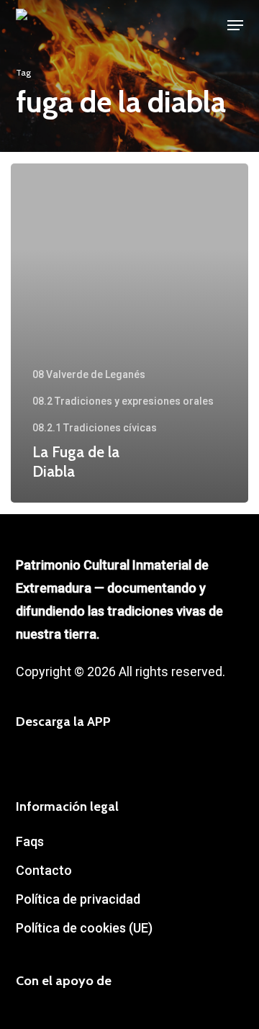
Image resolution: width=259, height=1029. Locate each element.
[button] (235, 25)
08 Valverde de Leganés (88, 374)
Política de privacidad (78, 899)
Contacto (44, 870)
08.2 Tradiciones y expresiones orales (123, 401)
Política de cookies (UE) (84, 927)
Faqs (30, 841)
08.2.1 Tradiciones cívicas (94, 427)
